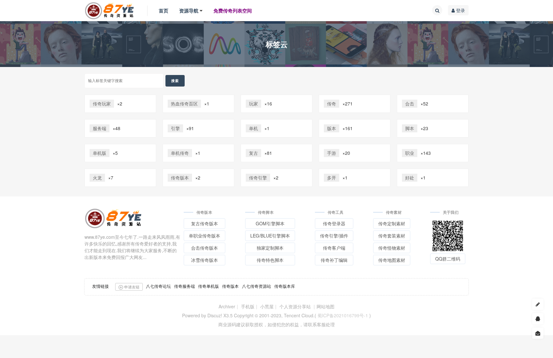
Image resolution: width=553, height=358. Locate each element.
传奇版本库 (284, 286)
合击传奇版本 (204, 248)
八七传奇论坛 (158, 286)
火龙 (97, 177)
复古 (253, 153)
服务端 (99, 128)
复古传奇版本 (204, 223)
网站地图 (325, 306)
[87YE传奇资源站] (109, 10)
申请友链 (131, 286)
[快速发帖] (538, 304)
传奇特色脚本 (270, 260)
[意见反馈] (537, 333)
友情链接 (100, 286)
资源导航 (188, 10)
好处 (409, 177)
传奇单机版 (208, 286)
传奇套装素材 (391, 235)
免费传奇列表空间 (232, 10)
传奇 (331, 103)
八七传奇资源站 (256, 286)
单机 (253, 128)
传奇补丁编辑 (334, 260)
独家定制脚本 (270, 248)
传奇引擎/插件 (334, 235)
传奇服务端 (184, 286)
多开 (331, 177)
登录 (460, 10)
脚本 (409, 128)
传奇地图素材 (391, 260)
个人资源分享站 (295, 306)
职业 (409, 153)
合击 (409, 103)
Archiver (227, 306)
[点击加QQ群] (537, 318)
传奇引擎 (258, 177)
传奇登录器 (334, 223)
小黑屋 (267, 306)
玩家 (253, 103)
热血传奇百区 (184, 103)
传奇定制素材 (391, 223)
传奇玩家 (102, 103)
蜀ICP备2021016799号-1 (342, 315)
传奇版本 (180, 177)
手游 (331, 153)
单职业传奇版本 (204, 235)
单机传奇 (180, 153)
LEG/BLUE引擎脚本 (270, 235)
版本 (331, 128)
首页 (163, 10)
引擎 (175, 128)
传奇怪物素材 (391, 248)
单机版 (99, 153)
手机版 (247, 306)
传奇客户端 (334, 248)
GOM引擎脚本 (270, 223)
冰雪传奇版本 (204, 260)
